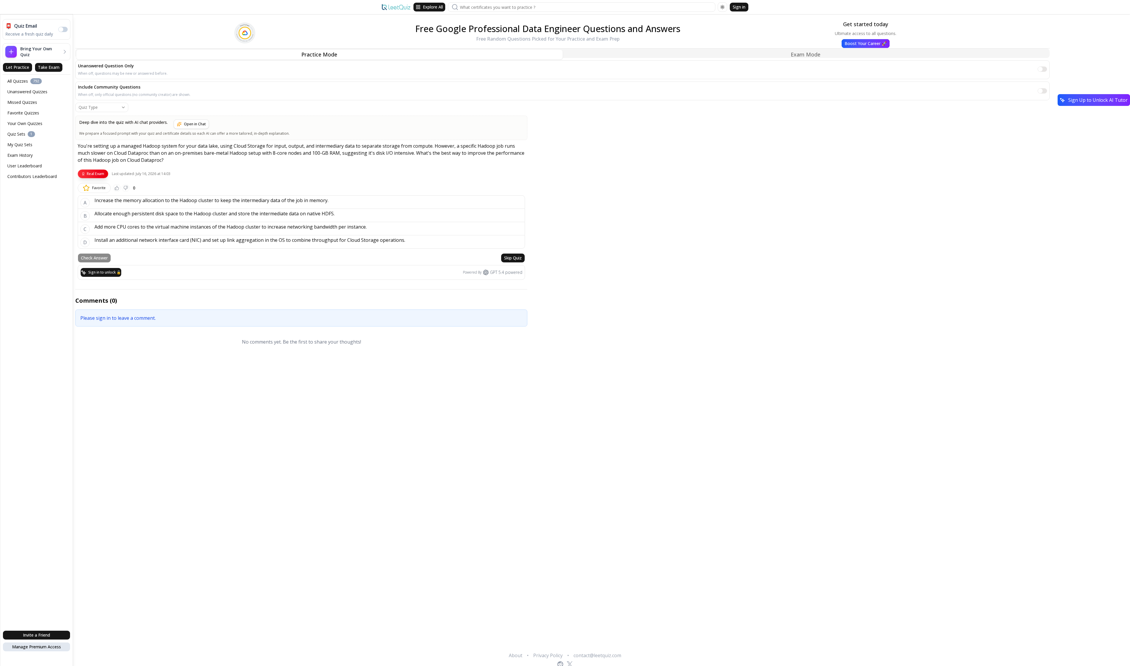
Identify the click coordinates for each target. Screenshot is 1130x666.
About (515, 655)
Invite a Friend (36, 635)
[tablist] (562, 53)
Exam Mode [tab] (805, 54)
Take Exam (48, 67)
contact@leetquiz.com (597, 655)
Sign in (739, 7)
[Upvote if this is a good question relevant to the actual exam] (117, 188)
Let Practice (17, 67)
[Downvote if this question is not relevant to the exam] (125, 188)
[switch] (63, 29)
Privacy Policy (548, 655)
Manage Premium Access (36, 647)
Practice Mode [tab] (319, 54)
